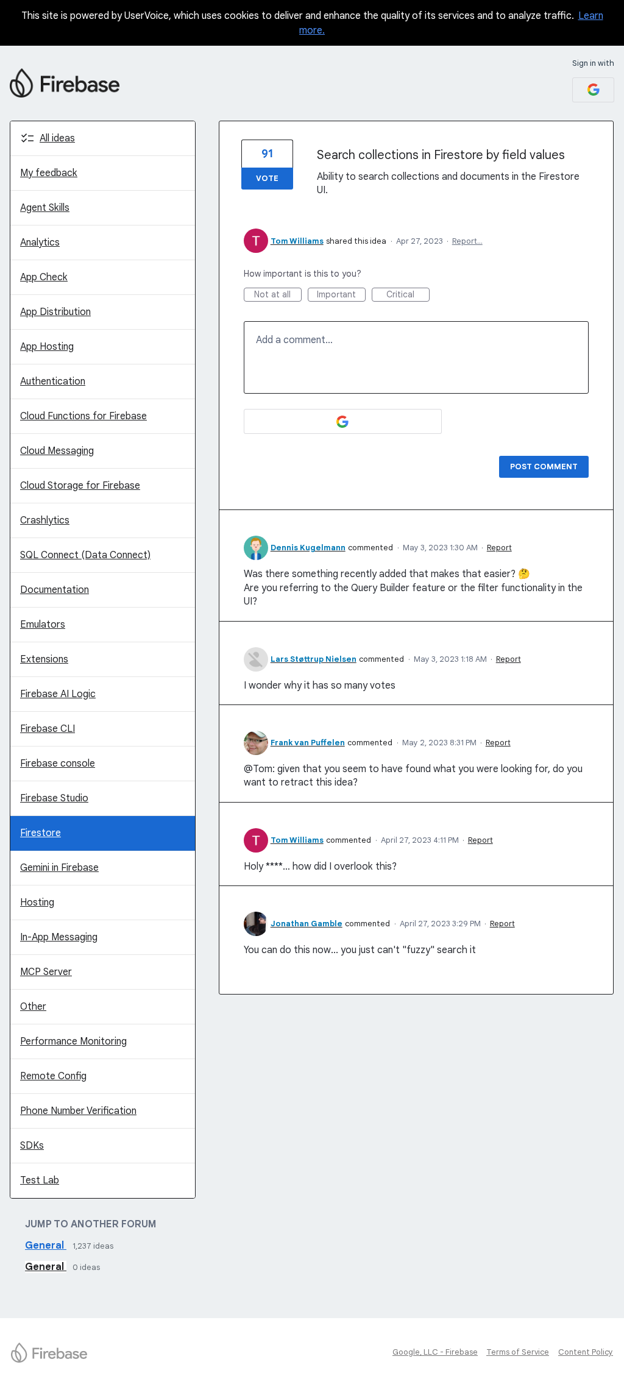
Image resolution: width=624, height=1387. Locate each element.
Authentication (52, 381)
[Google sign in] (593, 89)
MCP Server (46, 972)
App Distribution (55, 312)
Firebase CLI (47, 729)
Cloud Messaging (57, 451)
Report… (467, 241)
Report (499, 547)
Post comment (544, 466)
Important (341, 295)
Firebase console (57, 763)
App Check (44, 277)
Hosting (37, 902)
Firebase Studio (54, 798)
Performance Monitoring (73, 1041)
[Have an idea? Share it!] (64, 83)
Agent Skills (44, 208)
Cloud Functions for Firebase (83, 416)
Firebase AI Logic (58, 694)
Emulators (42, 625)
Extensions (44, 659)
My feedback (48, 173)
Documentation (54, 590)
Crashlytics (44, 520)
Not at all (278, 295)
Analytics (40, 242)
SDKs (32, 1146)
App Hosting (47, 347)
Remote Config (53, 1076)
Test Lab (39, 1180)
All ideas (57, 138)
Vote (267, 178)
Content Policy (585, 1352)
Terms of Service (517, 1352)
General (45, 1246)
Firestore (40, 833)
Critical (408, 295)
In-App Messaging (59, 937)
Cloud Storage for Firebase (80, 486)
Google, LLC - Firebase (435, 1352)
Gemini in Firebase (59, 868)
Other (33, 1007)
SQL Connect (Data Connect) (85, 555)
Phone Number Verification (78, 1111)
